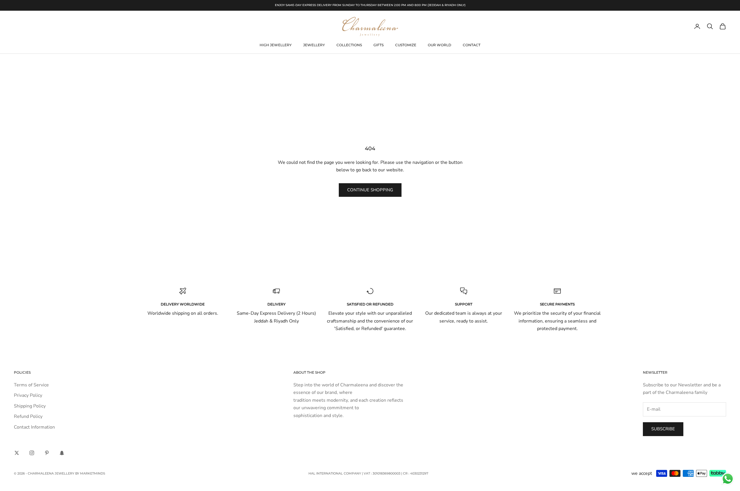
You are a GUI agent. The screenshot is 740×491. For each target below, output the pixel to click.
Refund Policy (28, 416)
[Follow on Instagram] (32, 453)
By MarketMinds (90, 473)
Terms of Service (31, 385)
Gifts (378, 45)
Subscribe (663, 429)
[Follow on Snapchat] (62, 453)
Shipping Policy (30, 406)
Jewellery (314, 45)
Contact (471, 45)
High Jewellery (276, 45)
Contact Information (34, 427)
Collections (349, 45)
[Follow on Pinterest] (47, 453)
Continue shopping (370, 190)
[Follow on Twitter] (17, 453)
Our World (439, 45)
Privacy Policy (28, 395)
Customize (405, 45)
